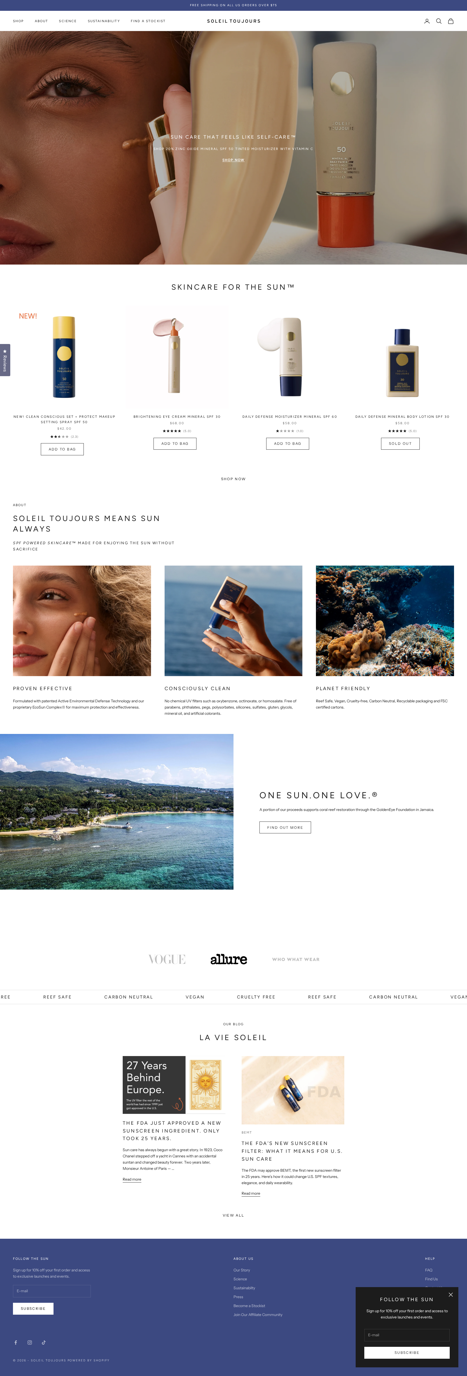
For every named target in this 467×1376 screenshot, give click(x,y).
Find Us (431, 1279)
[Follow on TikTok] (43, 1342)
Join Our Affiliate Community (258, 1314)
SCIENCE (68, 21)
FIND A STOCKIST (148, 21)
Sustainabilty (244, 1287)
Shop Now (233, 479)
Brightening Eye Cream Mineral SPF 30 (177, 417)
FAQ (428, 1270)
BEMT (247, 1132)
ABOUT (41, 21)
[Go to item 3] (295, 959)
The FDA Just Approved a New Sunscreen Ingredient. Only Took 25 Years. (172, 1131)
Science (240, 1279)
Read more (132, 1179)
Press (238, 1296)
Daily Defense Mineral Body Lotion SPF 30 (402, 417)
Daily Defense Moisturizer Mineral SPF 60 (289, 417)
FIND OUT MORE (285, 827)
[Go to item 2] (229, 959)
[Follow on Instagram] (29, 1342)
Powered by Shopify (89, 1360)
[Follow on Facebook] (15, 1342)
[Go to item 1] (167, 959)
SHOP (18, 21)
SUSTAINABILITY (104, 21)
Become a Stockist (249, 1305)
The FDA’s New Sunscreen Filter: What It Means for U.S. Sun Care (292, 1151)
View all (234, 1215)
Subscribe (407, 1352)
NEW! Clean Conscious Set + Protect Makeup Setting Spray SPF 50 (64, 419)
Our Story (242, 1270)
